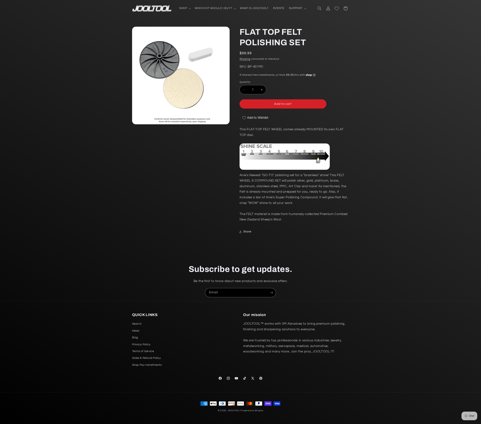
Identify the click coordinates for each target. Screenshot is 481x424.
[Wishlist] (336, 8)
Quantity (245, 82)
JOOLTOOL (234, 411)
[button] (184, 8)
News (136, 330)
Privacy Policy (141, 344)
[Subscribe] (271, 292)
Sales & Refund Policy (146, 358)
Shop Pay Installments (147, 365)
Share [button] (247, 231)
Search (137, 323)
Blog (135, 337)
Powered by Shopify (251, 411)
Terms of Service (143, 351)
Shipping (245, 59)
